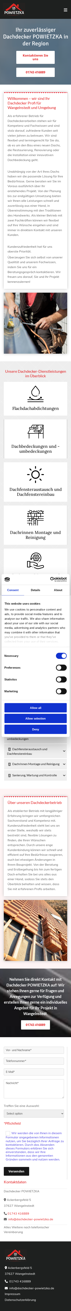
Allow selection (35, 718)
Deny (35, 729)
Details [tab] (35, 589)
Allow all (35, 707)
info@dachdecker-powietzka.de (30, 1219)
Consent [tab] (13, 589)
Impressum (12, 1294)
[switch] (61, 667)
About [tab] (58, 589)
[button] (35, 57)
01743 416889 (18, 1213)
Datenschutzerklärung (20, 1300)
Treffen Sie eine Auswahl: (21, 1106)
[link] (9, 749)
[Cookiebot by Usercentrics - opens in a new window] (50, 579)
